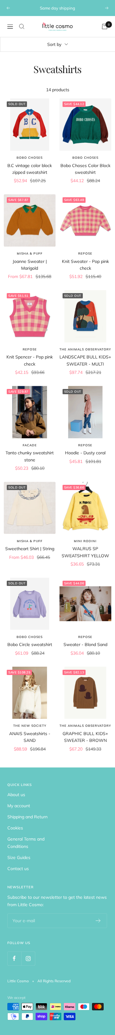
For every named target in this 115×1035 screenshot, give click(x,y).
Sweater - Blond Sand (85, 644)
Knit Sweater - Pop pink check (85, 265)
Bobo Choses (30, 158)
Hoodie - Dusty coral (85, 453)
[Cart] (105, 26)
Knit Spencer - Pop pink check (29, 360)
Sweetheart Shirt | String (29, 548)
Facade (30, 445)
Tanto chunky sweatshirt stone (30, 456)
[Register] (98, 920)
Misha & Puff (30, 254)
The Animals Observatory (85, 349)
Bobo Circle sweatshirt (29, 644)
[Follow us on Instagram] (28, 958)
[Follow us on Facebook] (14, 958)
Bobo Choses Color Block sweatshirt (85, 169)
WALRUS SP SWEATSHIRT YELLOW (85, 552)
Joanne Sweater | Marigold (30, 265)
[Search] (22, 26)
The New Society (29, 726)
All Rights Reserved (54, 981)
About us (16, 794)
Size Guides (18, 857)
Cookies (15, 828)
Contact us (18, 868)
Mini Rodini (85, 541)
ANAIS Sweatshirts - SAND (29, 737)
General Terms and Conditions (25, 842)
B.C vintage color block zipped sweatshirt (29, 169)
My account (18, 805)
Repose (85, 254)
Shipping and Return (27, 817)
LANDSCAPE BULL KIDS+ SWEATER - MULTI (85, 360)
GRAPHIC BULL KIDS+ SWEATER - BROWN (85, 737)
